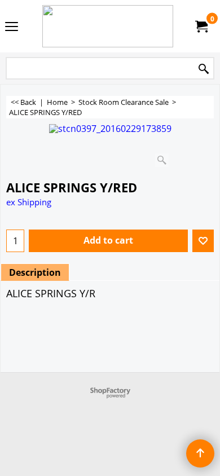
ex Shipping (28, 202)
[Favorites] (203, 241)
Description (35, 272)
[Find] (204, 69)
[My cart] (200, 26)
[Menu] (11, 27)
